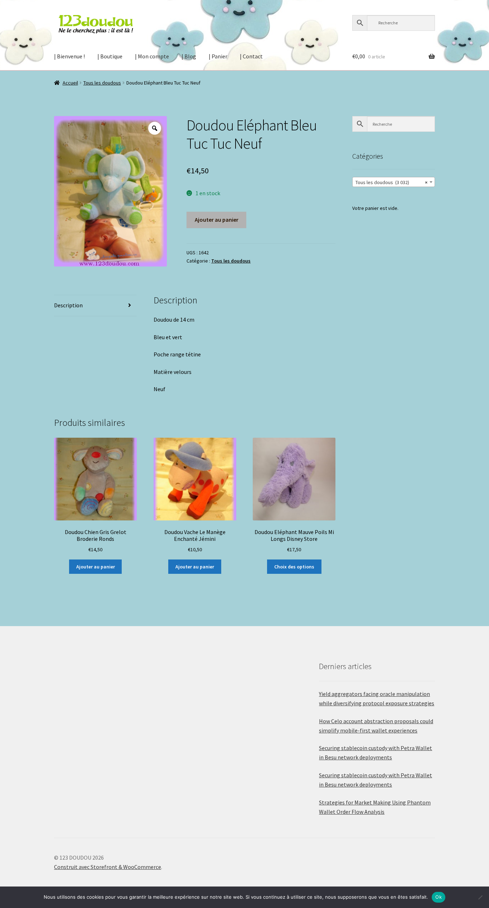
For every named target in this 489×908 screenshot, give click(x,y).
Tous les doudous (102, 83)
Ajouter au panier (216, 219)
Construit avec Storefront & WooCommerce (107, 866)
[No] (480, 897)
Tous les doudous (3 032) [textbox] (391, 182)
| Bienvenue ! (69, 56)
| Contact (251, 56)
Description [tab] (68, 305)
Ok (438, 897)
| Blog (188, 56)
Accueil (70, 83)
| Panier (218, 56)
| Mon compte (152, 56)
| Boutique (109, 56)
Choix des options (294, 566)
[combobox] (393, 182)
